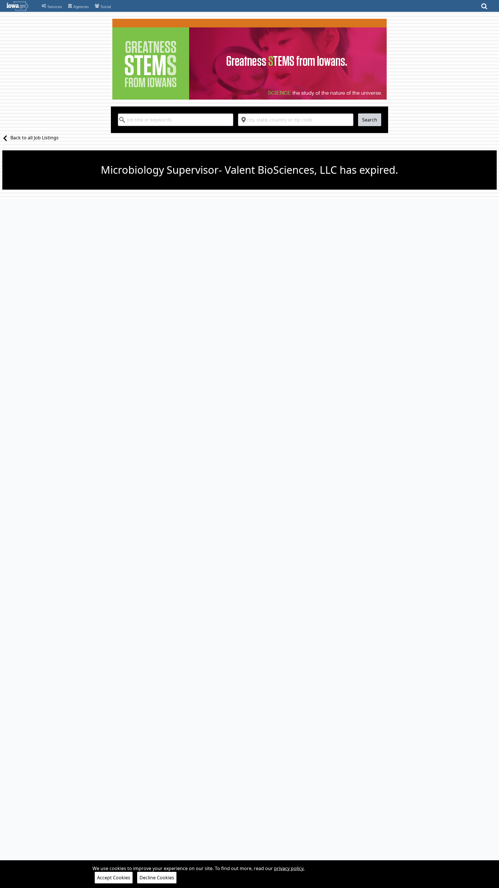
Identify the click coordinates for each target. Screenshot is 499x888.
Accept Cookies (113, 877)
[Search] (484, 8)
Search (369, 120)
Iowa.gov (21, 6)
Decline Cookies (156, 877)
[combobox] (175, 119)
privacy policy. (289, 868)
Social (105, 7)
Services (54, 7)
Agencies (80, 7)
